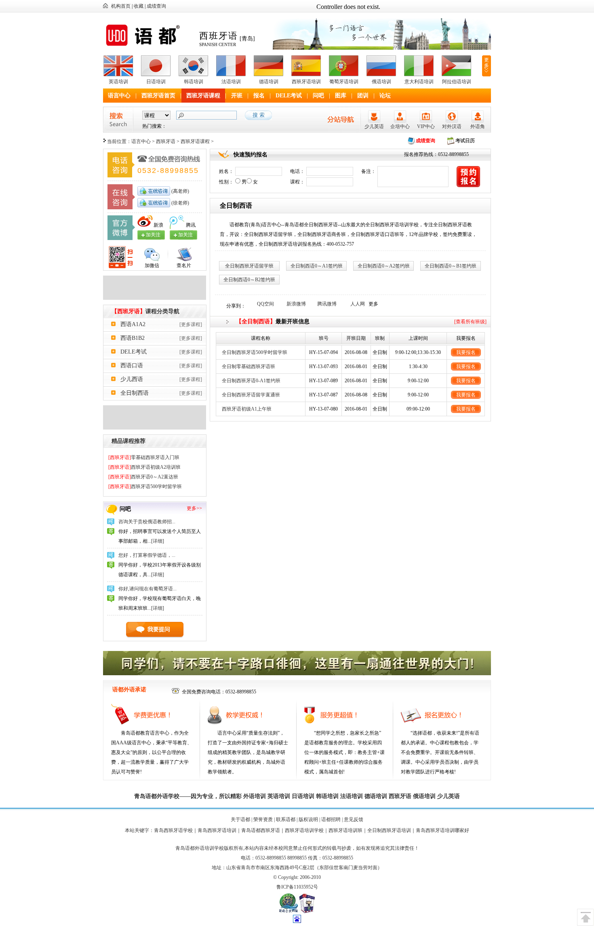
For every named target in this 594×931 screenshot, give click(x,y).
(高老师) (179, 191)
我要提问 (158, 629)
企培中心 (400, 126)
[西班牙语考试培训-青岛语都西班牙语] (154, 428)
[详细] (157, 541)
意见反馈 (353, 819)
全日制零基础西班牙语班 (248, 366)
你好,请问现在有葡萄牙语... (147, 589)
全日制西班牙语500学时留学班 (254, 352)
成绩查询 (156, 6)
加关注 (185, 235)
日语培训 (156, 81)
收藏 (138, 6)
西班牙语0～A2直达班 (143, 477)
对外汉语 (451, 126)
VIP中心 (426, 126)
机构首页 (121, 6)
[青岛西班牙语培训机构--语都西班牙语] (154, 298)
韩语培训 (193, 81)
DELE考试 (289, 96)
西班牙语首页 (158, 96)
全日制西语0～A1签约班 (317, 266)
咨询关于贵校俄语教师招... (146, 521)
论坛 (385, 96)
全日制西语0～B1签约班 (450, 266)
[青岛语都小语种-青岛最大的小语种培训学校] (382, 48)
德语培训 (268, 81)
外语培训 (254, 796)
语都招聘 (331, 819)
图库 (340, 96)
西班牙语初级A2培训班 (144, 467)
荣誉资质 (263, 819)
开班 (236, 96)
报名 (259, 96)
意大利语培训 (419, 81)
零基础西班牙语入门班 (143, 457)
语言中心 (119, 96)
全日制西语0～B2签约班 (249, 279)
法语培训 (231, 81)
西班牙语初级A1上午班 (247, 409)
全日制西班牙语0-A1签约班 (251, 380)
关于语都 (240, 819)
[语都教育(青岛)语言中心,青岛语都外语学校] (148, 46)
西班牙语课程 (203, 96)
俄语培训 (381, 81)
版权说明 (308, 819)
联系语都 (285, 819)
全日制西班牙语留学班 (249, 266)
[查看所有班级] (470, 321)
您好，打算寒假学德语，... (146, 555)
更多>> (194, 508)
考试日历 (465, 140)
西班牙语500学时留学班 (145, 486)
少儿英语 (374, 126)
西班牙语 (165, 141)
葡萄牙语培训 (343, 81)
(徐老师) (179, 203)
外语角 (477, 126)
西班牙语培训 (306, 81)
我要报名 (466, 352)
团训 (363, 96)
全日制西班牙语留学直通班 (251, 395)
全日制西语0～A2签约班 (384, 266)
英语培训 (118, 81)
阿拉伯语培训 (456, 81)
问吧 (318, 96)
